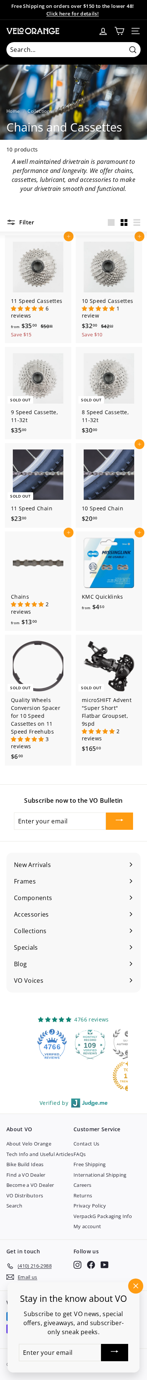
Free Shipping (90, 1164)
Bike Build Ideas (25, 1164)
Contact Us (87, 1143)
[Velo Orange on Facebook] (91, 1265)
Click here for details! (72, 13)
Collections (40, 111)
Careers (82, 1185)
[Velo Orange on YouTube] (105, 1265)
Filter (26, 222)
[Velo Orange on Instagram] (77, 1265)
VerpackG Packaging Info (103, 1216)
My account (87, 1226)
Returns (83, 1195)
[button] (28, 308)
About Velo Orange (28, 1143)
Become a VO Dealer (30, 1185)
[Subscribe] (119, 821)
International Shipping (100, 1174)
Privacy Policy (90, 1205)
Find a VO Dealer (26, 1174)
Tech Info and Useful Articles (39, 1154)
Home (13, 111)
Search (14, 1205)
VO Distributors (24, 1195)
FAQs (80, 1154)
